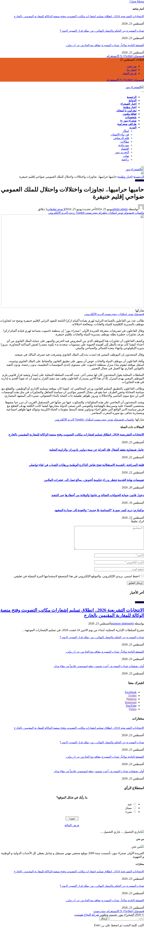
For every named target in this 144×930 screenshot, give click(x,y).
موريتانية (123, 145)
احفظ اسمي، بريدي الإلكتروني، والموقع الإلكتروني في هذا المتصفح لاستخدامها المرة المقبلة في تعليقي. (76, 576)
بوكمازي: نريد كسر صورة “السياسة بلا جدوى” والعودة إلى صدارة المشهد (99, 510)
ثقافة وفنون (129, 113)
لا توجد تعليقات (56, 209)
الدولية (132, 100)
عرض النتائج (72, 825)
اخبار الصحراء (128, 103)
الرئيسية (131, 97)
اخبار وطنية (129, 107)
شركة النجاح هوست (86, 914)
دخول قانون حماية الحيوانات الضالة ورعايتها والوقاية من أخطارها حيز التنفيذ (97, 495)
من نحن (131, 66)
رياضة (125, 159)
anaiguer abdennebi (122, 623)
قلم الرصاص (121, 138)
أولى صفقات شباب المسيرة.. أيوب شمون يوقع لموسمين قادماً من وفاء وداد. (99, 666)
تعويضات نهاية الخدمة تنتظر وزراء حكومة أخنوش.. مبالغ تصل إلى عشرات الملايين (94, 480)
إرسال (104, 918)
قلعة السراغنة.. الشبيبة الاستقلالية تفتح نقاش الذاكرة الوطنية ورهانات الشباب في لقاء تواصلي (86, 465)
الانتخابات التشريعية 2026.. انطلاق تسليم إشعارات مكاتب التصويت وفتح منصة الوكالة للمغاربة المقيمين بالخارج (79, 16)
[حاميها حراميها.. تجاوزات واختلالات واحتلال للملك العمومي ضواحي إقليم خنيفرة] (72, 306)
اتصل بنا (131, 69)
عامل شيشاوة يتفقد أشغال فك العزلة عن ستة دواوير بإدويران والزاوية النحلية (96, 449)
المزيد (132, 127)
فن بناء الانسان (120, 134)
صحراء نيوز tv (128, 120)
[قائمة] (142, 91)
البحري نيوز (122, 152)
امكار (125, 130)
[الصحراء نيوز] (134, 87)
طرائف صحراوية (126, 124)
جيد (130, 804)
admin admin (120, 209)
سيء (128, 811)
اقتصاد (125, 148)
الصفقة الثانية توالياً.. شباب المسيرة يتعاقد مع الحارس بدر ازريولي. (105, 45)
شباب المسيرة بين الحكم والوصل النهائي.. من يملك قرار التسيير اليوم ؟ (102, 30)
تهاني (126, 155)
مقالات (124, 141)
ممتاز (128, 808)
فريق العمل (129, 73)
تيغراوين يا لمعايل (126, 110)
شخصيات (130, 117)
